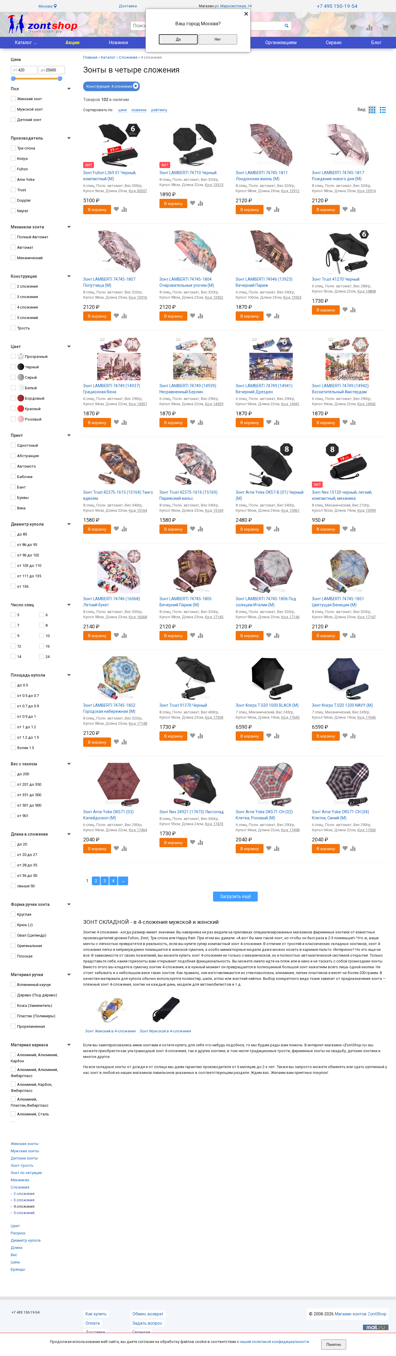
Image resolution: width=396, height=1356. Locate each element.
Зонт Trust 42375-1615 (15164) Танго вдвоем (118, 495)
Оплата (93, 1323)
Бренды (18, 1269)
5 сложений (24, 1213)
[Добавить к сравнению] (124, 209)
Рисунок (18, 1233)
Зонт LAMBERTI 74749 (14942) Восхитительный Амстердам (340, 388)
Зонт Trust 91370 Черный (183, 705)
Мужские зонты (25, 1151)
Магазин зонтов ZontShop (360, 1314)
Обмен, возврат (148, 1314)
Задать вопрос (147, 1323)
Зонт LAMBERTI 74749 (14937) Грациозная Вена (111, 388)
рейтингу (159, 110)
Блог (376, 42)
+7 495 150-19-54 (337, 6)
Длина (16, 1247)
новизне (139, 110)
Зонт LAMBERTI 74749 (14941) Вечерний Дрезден (264, 388)
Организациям (281, 42)
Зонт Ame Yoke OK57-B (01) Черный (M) (270, 495)
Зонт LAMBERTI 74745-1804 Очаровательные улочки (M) (186, 282)
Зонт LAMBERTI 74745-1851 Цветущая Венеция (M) (338, 601)
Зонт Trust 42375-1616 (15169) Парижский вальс (188, 495)
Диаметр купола (26, 1240)
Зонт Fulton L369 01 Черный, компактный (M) (109, 175)
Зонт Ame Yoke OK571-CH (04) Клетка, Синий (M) (340, 814)
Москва (46, 6)
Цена (15, 1262)
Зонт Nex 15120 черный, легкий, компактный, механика (342, 495)
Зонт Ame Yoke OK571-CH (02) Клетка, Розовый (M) (264, 814)
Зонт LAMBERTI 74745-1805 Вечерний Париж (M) (185, 601)
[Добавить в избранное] (116, 209)
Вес (14, 1255)
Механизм (20, 1180)
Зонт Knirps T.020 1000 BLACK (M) (267, 705)
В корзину (97, 209)
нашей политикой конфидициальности (274, 1341)
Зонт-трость (22, 1165)
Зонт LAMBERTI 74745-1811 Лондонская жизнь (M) (262, 175)
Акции (72, 42)
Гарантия (141, 1332)
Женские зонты (25, 1144)
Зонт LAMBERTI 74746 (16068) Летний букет (111, 601)
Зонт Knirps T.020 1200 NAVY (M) (342, 705)
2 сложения (24, 1193)
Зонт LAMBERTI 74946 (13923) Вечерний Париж (264, 282)
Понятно (333, 1344)
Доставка (128, 6)
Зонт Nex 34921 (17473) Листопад (191, 811)
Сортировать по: (98, 110)
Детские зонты (24, 1158)
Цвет (15, 1226)
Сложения (20, 1187)
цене (122, 110)
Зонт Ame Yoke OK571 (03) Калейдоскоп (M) (108, 814)
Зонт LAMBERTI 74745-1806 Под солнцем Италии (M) (266, 601)
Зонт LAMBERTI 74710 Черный (188, 172)
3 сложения (24, 1200)
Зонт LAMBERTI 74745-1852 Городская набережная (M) (109, 708)
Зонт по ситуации (26, 1173)
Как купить (96, 1314)
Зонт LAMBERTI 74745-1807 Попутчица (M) (109, 282)
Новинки (118, 42)
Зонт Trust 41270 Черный (335, 279)
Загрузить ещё (235, 896)
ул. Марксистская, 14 (233, 6)
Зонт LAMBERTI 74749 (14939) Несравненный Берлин (187, 388)
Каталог (23, 42)
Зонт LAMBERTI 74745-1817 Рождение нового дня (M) (338, 175)
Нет (218, 39)
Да (178, 39)
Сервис (334, 42)
